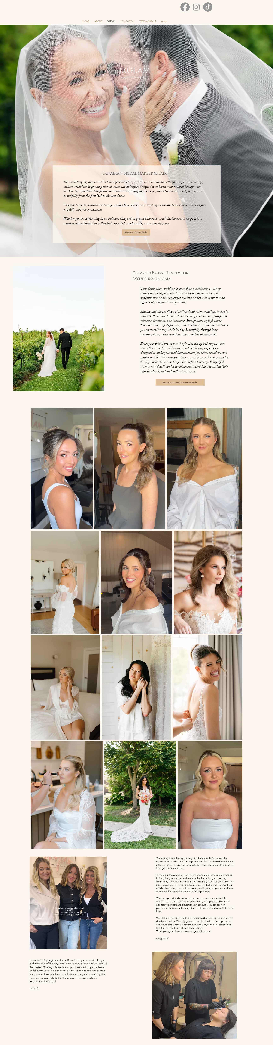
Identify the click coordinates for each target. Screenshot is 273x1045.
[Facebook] (185, 7)
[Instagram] (196, 7)
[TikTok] (207, 7)
